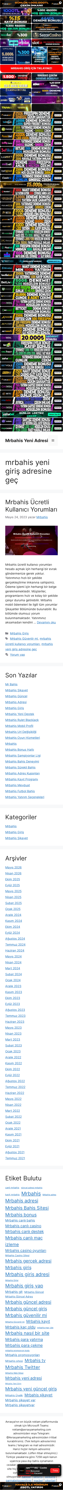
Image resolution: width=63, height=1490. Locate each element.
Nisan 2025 (13, 897)
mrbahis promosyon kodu (17, 1350)
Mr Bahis (11, 684)
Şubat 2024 (13, 974)
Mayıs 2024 (13, 956)
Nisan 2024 (13, 962)
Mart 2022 (12, 1110)
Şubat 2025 (13, 903)
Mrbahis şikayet (38, 1395)
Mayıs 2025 (13, 891)
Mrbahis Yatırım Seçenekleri (24, 797)
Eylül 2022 (12, 1075)
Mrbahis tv (35, 1360)
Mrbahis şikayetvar (20, 1405)
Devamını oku (46, 622)
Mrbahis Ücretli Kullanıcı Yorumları (31, 505)
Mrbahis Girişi (11, 1280)
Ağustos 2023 (15, 1010)
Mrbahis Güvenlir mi (24, 638)
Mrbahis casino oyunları (25, 1250)
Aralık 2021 (13, 1128)
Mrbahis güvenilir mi (26, 1315)
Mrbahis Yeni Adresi (26, 440)
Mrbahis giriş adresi (27, 1274)
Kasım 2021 (13, 1134)
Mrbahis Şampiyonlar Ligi (23, 755)
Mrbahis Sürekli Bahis (20, 767)
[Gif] (31, 185)
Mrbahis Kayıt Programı (21, 779)
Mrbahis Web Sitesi (14, 1373)
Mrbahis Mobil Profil (19, 726)
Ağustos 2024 (15, 938)
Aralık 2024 (13, 915)
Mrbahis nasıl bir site (27, 1333)
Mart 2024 (12, 968)
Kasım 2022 (13, 1063)
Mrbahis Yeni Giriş (13, 1383)
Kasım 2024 (13, 921)
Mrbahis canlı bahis (20, 1220)
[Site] (31, 115)
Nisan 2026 (13, 873)
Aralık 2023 (13, 986)
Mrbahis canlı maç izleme (24, 1241)
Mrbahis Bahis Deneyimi (22, 761)
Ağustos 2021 (14, 1152)
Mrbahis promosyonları (22, 1355)
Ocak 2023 (13, 1051)
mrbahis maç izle (45, 1327)
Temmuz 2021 (15, 1158)
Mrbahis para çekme (24, 1345)
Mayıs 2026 (13, 867)
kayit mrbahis (12, 1194)
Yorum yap (17, 654)
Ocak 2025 (12, 909)
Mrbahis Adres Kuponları (22, 773)
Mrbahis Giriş (19, 633)
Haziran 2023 (14, 1021)
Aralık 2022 (13, 1057)
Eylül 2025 (12, 885)
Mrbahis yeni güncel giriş (31, 1388)
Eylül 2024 (12, 932)
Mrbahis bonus (21, 1214)
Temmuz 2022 (15, 1087)
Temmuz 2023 (15, 1016)
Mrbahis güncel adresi (28, 1302)
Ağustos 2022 (15, 1081)
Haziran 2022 (14, 1093)
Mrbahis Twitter (22, 1367)
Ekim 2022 (12, 1069)
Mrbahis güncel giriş (26, 1308)
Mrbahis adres (49, 1194)
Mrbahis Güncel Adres (19, 1296)
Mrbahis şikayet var (20, 1400)
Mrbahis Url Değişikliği (20, 732)
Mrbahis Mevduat (17, 785)
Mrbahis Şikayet (16, 690)
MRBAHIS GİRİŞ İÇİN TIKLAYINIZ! (31, 68)
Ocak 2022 (12, 1122)
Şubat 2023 (13, 1045)
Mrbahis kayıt (38, 1321)
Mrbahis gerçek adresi (28, 1260)
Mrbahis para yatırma (24, 1339)
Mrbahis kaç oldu (20, 1327)
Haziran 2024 (14, 950)
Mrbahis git (14, 1292)
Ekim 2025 (12, 879)
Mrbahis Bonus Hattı (19, 749)
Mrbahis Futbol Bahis (20, 791)
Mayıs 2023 (13, 1027)
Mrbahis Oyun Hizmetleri (22, 738)
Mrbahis (11, 743)
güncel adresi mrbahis (31, 1187)
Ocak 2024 (13, 980)
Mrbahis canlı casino (23, 1225)
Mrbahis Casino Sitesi (17, 1255)
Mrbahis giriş (18, 1267)
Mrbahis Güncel (16, 696)
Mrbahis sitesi (14, 1361)
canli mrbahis (12, 1187)
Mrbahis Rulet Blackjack (22, 720)
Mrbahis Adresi (16, 702)
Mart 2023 (12, 1039)
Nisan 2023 (13, 1033)
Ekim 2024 (12, 927)
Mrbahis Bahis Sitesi (27, 1208)
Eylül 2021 (12, 1146)
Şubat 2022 (13, 1116)
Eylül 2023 (12, 1004)
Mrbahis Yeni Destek (19, 714)
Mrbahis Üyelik (14, 1395)
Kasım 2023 (13, 992)
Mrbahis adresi (21, 1201)
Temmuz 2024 (15, 944)
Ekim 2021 (12, 1140)
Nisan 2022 (13, 1105)
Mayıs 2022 (13, 1099)
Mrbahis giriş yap (24, 1286)
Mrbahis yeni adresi (23, 1378)
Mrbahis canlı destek (24, 1231)
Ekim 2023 (12, 998)
